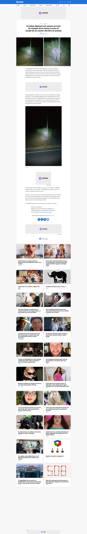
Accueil (41, 23)
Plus (69, 5)
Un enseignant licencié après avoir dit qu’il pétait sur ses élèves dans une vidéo (56, 361)
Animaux (57, 5)
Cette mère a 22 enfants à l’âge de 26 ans (28, 287)
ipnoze (19, 2)
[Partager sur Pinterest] (45, 219)
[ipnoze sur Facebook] (62, 2)
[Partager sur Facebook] (39, 219)
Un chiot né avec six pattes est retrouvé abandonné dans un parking (29, 432)
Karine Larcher (44, 33)
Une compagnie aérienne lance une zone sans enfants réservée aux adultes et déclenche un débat (57, 311)
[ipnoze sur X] (65, 2)
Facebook (44, 187)
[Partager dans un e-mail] (47, 219)
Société (24, 5)
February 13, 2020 (50, 215)
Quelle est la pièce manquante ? (55, 456)
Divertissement (32, 5)
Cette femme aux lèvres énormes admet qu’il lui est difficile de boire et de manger (29, 262)
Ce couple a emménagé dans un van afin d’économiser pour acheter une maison (28, 457)
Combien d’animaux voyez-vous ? (55, 286)
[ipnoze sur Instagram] (70, 2)
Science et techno (49, 5)
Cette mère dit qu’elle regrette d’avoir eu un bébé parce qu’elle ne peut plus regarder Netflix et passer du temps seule (56, 263)
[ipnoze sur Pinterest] (67, 2)
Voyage (40, 5)
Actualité (17, 5)
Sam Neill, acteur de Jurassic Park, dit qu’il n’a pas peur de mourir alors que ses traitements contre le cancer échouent (29, 336)
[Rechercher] (60, 2)
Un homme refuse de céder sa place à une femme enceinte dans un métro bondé (56, 335)
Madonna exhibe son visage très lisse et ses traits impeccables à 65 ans (29, 384)
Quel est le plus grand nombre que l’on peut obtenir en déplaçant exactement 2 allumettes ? (57, 482)
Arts (64, 5)
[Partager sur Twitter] (42, 219)
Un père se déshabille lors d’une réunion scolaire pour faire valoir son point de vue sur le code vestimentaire (29, 361)
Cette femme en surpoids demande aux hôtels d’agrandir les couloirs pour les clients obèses (57, 433)
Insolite (19, 265)
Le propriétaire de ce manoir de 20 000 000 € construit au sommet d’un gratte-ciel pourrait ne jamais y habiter (29, 482)
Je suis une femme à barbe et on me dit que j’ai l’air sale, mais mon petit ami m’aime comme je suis (29, 409)
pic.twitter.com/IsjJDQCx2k (46, 212)
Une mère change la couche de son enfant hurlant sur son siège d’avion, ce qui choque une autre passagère (29, 311)
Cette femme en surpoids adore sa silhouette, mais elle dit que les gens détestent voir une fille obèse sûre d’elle (57, 385)
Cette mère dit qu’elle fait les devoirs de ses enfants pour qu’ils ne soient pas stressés (57, 409)
